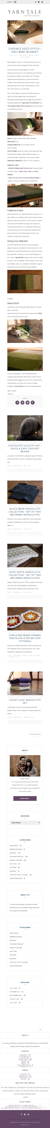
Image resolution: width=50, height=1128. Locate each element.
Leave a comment (25, 57)
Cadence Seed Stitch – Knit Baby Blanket (25, 50)
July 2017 (13, 1003)
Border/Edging (16, 849)
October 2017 (15, 992)
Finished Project (23, 55)
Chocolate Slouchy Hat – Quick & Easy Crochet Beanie (25, 448)
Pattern (37, 55)
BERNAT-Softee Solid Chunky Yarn (20, 168)
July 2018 (13, 988)
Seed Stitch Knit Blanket (30, 103)
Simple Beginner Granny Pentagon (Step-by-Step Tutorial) (25, 638)
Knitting (31, 55)
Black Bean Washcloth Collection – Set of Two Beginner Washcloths (25, 512)
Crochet (9, 465)
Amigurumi (14, 845)
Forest (21, 171)
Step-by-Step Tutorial (34, 655)
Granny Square (17, 655)
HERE (40, 313)
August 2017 (14, 999)
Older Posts (35, 734)
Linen (29, 171)
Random (13, 871)
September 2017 (16, 995)
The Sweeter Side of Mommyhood (19, 106)
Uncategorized (16, 878)
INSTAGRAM (19, 386)
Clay (25, 171)
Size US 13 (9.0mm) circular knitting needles (23, 178)
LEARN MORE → (25, 798)
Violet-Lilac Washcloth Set (25, 701)
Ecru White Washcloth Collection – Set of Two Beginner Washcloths (25, 575)
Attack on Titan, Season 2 (31, 160)
